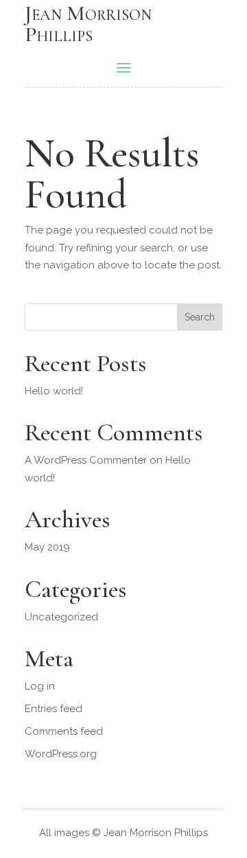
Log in (40, 686)
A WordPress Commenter (86, 460)
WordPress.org (61, 754)
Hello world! (54, 391)
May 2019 (47, 547)
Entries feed (53, 709)
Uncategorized (61, 617)
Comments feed (64, 731)
